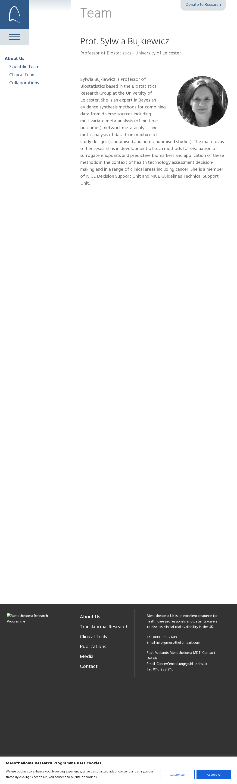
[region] (118, 770)
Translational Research (104, 627)
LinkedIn (83, 62)
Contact (89, 667)
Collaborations (24, 83)
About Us (14, 59)
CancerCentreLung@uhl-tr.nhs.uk (181, 664)
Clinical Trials (93, 637)
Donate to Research (203, 4)
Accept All (214, 775)
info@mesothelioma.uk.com (178, 643)
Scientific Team (24, 67)
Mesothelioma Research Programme (14, 14)
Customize (177, 775)
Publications (93, 647)
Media (86, 657)
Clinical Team (22, 75)
